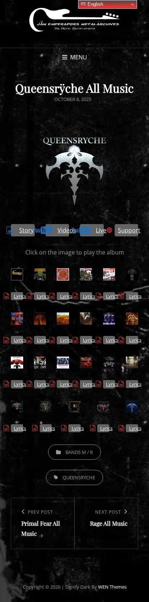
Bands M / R (79, 452)
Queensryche (79, 477)
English (94, 4)
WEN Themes (112, 587)
